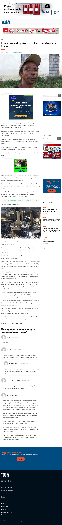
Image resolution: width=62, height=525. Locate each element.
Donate (51, 191)
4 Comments (46, 213)
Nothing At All (20, 295)
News (2, 40)
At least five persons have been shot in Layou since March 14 (19, 317)
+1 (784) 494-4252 (8, 488)
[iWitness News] (5, 475)
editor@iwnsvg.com (8, 490)
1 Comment (46, 222)
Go (58, 138)
